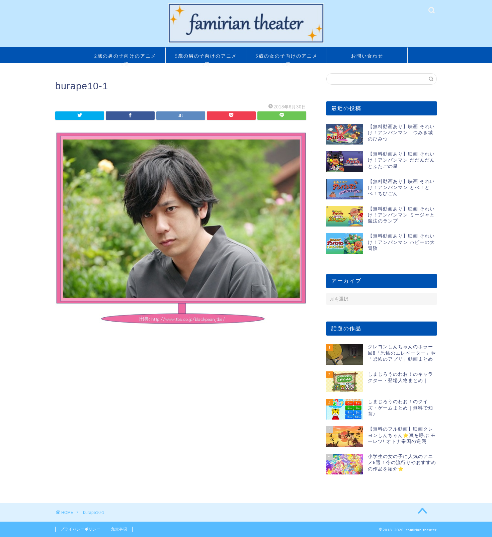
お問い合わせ (367, 56)
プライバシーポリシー (81, 529)
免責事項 (119, 529)
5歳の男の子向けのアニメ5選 (206, 58)
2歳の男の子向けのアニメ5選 (125, 58)
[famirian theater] (246, 42)
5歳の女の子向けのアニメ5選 (286, 58)
